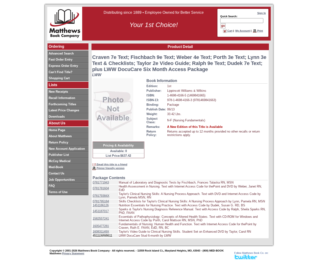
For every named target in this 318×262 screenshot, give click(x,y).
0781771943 (101, 182)
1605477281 (101, 226)
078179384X (101, 195)
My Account (242, 30)
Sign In (261, 13)
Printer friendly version (110, 168)
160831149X (101, 231)
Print (260, 30)
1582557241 (101, 218)
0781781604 (101, 188)
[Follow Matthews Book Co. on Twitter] (245, 258)
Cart (230, 30)
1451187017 (101, 211)
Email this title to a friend (111, 164)
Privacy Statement (73, 253)
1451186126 (101, 205)
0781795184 (101, 201)
